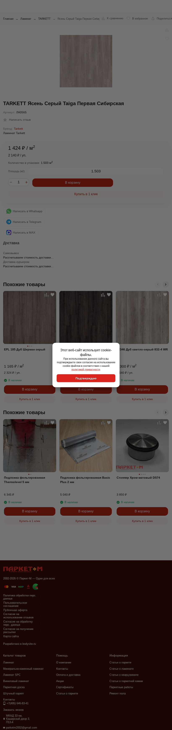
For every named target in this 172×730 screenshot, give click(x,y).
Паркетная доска (14, 687)
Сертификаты (64, 687)
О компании (63, 662)
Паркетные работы (121, 687)
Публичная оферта (15, 610)
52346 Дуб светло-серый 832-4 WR (142, 349)
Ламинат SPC (12, 674)
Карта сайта (11, 636)
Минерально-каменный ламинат (23, 668)
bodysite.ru (29, 643)
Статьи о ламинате (121, 668)
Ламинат (25, 18)
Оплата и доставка (68, 674)
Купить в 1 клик (86, 194)
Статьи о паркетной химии (126, 681)
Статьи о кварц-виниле (123, 674)
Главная (8, 18)
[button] (158, 284)
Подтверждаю (86, 378)
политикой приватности (86, 369)
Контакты (62, 668)
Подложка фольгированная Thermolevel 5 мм (24, 480)
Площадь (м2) (16, 171)
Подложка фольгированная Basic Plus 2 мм (85, 480)
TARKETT (44, 18)
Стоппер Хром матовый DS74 (138, 477)
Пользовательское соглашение (15, 604)
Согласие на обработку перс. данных (18, 623)
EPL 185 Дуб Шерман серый (24, 349)
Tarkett (18, 128)
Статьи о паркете (67, 693)
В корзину (72, 182)
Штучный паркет (13, 693)
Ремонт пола (117, 693)
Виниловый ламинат (16, 681)
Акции (60, 681)
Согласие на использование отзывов (18, 615)
